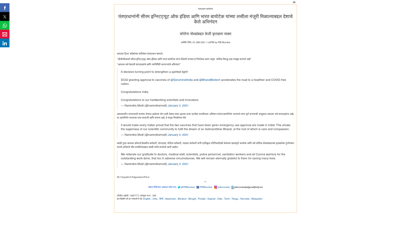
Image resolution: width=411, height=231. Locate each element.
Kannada (245, 198)
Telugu (235, 198)
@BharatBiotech (209, 80)
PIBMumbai (206, 187)
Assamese (170, 198)
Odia (220, 198)
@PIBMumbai (188, 187)
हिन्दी (161, 198)
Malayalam (256, 198)
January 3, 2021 (178, 105)
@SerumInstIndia (182, 80)
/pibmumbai (224, 187)
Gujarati (211, 198)
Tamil (227, 198)
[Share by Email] (4, 34)
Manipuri (182, 198)
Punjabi (202, 198)
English (147, 198)
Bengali (192, 198)
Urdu (155, 198)
